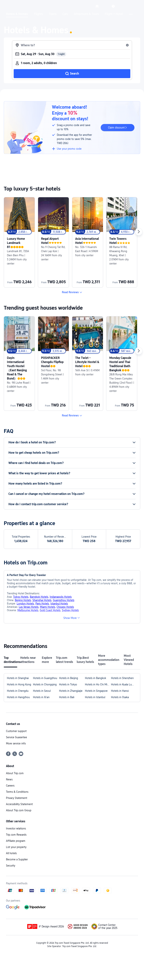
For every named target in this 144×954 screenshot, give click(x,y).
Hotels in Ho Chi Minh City (98, 684)
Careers (10, 785)
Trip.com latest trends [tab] (64, 660)
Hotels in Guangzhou (45, 678)
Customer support (16, 731)
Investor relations (16, 828)
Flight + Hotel (114, 14)
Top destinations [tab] (10, 660)
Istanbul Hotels (59, 603)
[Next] (138, 231)
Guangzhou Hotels (63, 600)
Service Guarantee (16, 737)
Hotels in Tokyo (68, 684)
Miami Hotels (47, 606)
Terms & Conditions (17, 791)
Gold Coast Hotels (50, 610)
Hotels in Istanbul (95, 697)
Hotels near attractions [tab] (28, 660)
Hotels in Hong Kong (19, 684)
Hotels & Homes (17, 14)
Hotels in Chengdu (17, 690)
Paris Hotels (42, 603)
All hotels (11, 853)
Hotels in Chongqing (45, 684)
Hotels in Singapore (96, 690)
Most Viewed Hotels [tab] (129, 660)
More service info (16, 743)
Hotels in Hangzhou (18, 697)
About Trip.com (15, 773)
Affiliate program (15, 840)
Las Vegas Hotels (28, 606)
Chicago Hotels (65, 606)
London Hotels (25, 603)
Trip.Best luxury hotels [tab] (85, 660)
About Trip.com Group (18, 810)
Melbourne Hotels (27, 610)
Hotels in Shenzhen (122, 678)
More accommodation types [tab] (108, 660)
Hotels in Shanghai (18, 678)
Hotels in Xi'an (41, 697)
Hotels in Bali (66, 697)
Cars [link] (65, 14)
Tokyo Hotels (20, 596)
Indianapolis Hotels (61, 596)
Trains (52, 14)
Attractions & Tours (86, 14)
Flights (38, 14)
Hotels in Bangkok (95, 678)
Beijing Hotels (23, 600)
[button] (105, 6)
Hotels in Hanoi (120, 690)
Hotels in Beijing (68, 678)
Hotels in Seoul (42, 690)
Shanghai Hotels (41, 600)
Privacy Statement (16, 797)
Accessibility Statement (19, 804)
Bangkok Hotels (39, 596)
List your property (16, 847)
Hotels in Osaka (120, 697)
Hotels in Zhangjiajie (70, 690)
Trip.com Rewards (16, 834)
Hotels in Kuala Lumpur (124, 684)
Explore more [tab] (47, 660)
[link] (97, 6)
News (9, 779)
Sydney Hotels (70, 610)
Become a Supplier (17, 859)
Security (10, 865)
